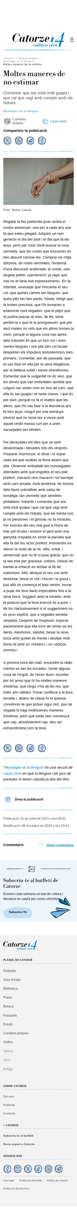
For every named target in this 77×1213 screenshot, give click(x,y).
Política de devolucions (16, 1188)
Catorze (8, 58)
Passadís (10, 1015)
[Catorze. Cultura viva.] (7, 1169)
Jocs (6, 1060)
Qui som (8, 1096)
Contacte (9, 1113)
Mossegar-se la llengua (18, 61)
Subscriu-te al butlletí (18, 1135)
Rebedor (9, 971)
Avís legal (8, 1180)
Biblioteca (10, 988)
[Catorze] (20, 949)
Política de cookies (57, 1180)
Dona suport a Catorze (19, 1144)
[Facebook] (42, 140)
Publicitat (9, 1105)
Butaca (8, 1006)
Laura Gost (58, 121)
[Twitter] (7, 140)
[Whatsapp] (19, 140)
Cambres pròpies (28, 58)
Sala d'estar (12, 979)
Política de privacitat (30, 1180)
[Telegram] (30, 140)
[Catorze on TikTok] (38, 1169)
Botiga (8, 1069)
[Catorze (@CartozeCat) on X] (28, 1169)
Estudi (8, 1024)
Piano (7, 997)
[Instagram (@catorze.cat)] (18, 1169)
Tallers (8, 1051)
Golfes (8, 1042)
